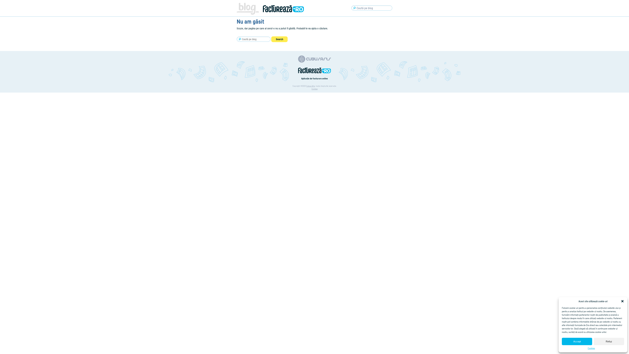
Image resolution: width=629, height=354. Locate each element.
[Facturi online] (314, 72)
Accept (577, 341)
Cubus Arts (310, 86)
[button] (622, 301)
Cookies (591, 348)
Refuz (609, 341)
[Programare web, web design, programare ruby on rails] (314, 62)
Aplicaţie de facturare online (314, 78)
